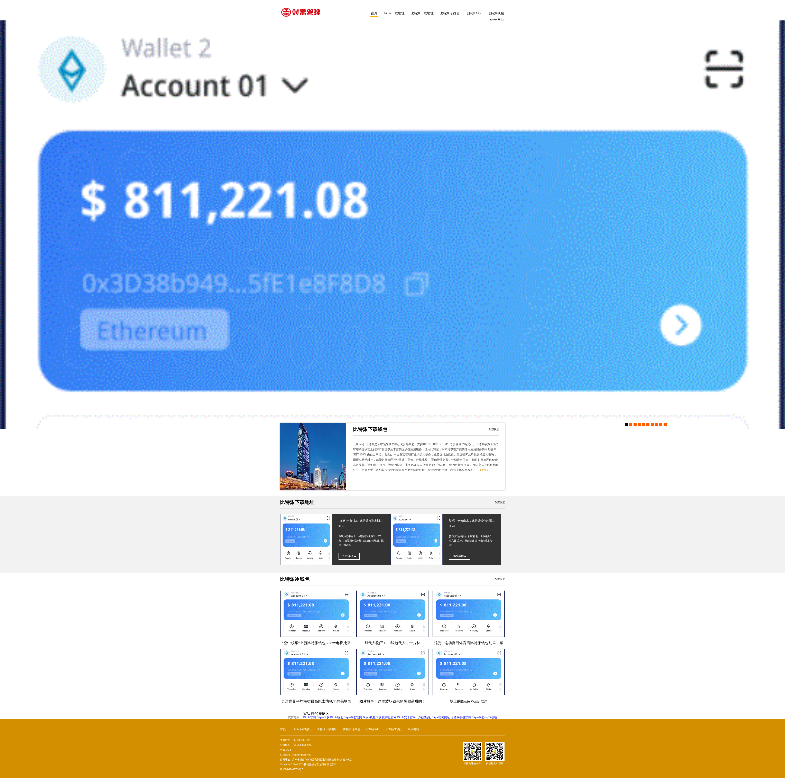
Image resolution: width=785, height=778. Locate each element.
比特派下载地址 (422, 13)
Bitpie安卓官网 (406, 717)
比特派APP (473, 13)
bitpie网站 (413, 729)
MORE (494, 429)
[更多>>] (485, 470)
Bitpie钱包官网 (353, 717)
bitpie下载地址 (394, 13)
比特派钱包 (496, 13)
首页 (374, 13)
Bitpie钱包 (336, 717)
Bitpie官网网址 (441, 717)
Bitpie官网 (309, 717)
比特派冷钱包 (449, 13)
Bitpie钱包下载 (372, 717)
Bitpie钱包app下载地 (484, 717)
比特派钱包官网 (461, 717)
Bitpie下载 (323, 717)
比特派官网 (389, 717)
